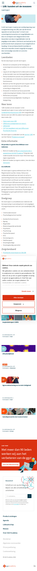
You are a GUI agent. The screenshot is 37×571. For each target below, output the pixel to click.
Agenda (6, 520)
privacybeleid (16, 504)
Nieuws (5, 529)
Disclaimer (7, 539)
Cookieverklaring (9, 551)
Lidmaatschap (8, 524)
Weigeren (18, 310)
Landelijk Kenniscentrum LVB (11, 112)
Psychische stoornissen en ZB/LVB (14, 253)
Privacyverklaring (9, 547)
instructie (6, 163)
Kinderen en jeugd (18, 137)
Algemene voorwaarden (12, 543)
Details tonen (26, 291)
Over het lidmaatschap (11, 464)
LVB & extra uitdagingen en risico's (14, 123)
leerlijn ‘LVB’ (28, 135)
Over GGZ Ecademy (10, 533)
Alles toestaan (18, 297)
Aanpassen (17, 304)
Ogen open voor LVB (10, 121)
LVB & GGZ (6, 126)
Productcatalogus (10, 516)
